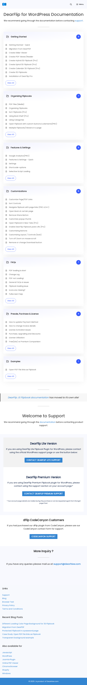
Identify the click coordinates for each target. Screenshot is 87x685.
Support (6, 595)
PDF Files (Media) (16, 104)
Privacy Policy (8, 605)
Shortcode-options (17, 167)
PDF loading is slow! (17, 270)
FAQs (13, 262)
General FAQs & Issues (19, 282)
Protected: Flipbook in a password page (20, 630)
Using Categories (16, 120)
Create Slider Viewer (18, 52)
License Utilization (17, 337)
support (79, 20)
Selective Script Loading (19, 171)
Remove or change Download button (25, 242)
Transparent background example (18, 637)
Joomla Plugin (8, 659)
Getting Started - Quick (19, 45)
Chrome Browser (10, 666)
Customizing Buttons (18, 230)
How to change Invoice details (22, 326)
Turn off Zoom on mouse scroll (22, 238)
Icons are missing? (17, 290)
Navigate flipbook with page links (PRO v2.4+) (29, 207)
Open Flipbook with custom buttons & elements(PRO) (33, 124)
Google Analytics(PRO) (19, 155)
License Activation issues (20, 330)
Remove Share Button (18, 215)
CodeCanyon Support (43, 536)
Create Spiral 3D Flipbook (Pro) (23, 64)
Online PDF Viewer (10, 663)
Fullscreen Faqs (16, 294)
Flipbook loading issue (18, 286)
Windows (6, 673)
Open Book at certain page (21, 211)
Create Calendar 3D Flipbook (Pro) (24, 68)
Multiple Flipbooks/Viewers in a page (25, 127)
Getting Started (19, 36)
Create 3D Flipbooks (18, 72)
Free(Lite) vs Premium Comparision (24, 341)
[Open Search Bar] (71, 4)
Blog (4, 598)
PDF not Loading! (16, 278)
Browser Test (8, 602)
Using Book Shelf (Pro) (19, 116)
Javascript (7, 652)
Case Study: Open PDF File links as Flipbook (21, 634)
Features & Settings (20, 147)
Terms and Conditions (12, 609)
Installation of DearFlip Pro (21, 76)
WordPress (7, 656)
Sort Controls (15, 203)
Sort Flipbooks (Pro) (18, 112)
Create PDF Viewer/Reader (21, 56)
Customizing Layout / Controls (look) (25, 234)
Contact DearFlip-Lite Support (44, 460)
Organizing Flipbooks (21, 96)
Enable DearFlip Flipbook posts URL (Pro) (27, 226)
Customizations (19, 191)
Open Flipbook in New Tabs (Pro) (23, 223)
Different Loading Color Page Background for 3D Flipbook (28, 623)
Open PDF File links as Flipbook (22, 369)
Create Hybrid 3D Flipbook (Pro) (23, 60)
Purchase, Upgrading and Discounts (24, 333)
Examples (15, 361)
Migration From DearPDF (20, 49)
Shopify (5, 670)
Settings (12, 163)
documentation (47, 422)
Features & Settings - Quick (21, 159)
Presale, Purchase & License (25, 313)
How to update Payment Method (23, 322)
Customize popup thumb (20, 219)
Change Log (14, 274)
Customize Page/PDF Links (20, 199)
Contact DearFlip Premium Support (43, 493)
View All (10, 83)
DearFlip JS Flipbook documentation (28, 397)
